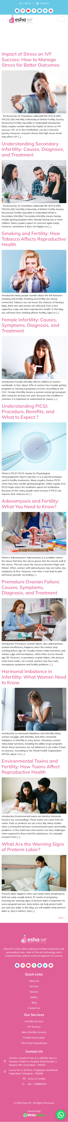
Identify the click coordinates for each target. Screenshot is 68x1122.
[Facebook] (17, 10)
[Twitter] (45, 10)
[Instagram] (22, 10)
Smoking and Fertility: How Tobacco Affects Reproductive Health (34, 238)
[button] (61, 1115)
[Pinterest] (51, 10)
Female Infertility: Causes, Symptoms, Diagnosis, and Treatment (30, 325)
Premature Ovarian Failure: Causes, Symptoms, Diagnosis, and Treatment (31, 587)
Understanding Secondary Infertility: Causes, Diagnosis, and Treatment (33, 149)
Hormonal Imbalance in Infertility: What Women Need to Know (34, 676)
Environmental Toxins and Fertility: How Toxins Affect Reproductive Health (31, 766)
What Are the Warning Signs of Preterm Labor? (33, 846)
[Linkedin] (39, 10)
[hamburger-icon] (61, 19)
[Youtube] (28, 10)
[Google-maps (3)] (34, 10)
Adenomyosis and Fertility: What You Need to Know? (30, 503)
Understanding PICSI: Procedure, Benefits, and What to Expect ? (28, 411)
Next (62, 917)
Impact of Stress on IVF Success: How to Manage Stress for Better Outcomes (31, 59)
